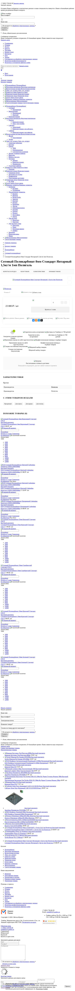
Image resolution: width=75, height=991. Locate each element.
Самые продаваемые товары (10, 748)
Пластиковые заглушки (16, 178)
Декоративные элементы (17, 192)
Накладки (15, 225)
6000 (6, 451)
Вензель (15, 195)
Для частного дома (15, 223)
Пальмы (15, 209)
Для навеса (18, 404)
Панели (11, 120)
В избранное (5, 435)
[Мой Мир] (39, 320)
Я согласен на (19, 26)
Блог (6, 55)
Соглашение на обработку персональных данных (21, 59)
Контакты (8, 54)
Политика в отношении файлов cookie (17, 62)
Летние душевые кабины (17, 153)
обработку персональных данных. (23, 26)
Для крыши (29, 404)
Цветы (14, 216)
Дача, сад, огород (23, 90)
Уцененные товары (11, 881)
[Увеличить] (37, 280)
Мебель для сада (14, 157)
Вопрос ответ (9, 52)
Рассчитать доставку (47, 318)
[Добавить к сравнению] (69, 282)
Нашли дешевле (19, 318)
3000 (6, 446)
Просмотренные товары (9, 750)
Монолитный (13, 111)
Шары (11, 236)
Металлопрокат (22, 101)
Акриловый (16, 127)
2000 (6, 444)
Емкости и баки (22, 92)
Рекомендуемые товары (12, 879)
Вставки (15, 188)
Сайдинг (11, 125)
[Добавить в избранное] (69, 278)
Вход (6, 73)
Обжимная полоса (18, 208)
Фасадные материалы (28, 87)
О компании (9, 43)
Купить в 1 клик (50, 309)
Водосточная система (28, 89)
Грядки (11, 146)
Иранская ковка (14, 234)
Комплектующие (23, 94)
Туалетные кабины (15, 166)
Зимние (15, 160)
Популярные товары (11, 875)
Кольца (14, 202)
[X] (41, 320)
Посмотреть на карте (29, 922)
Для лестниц (13, 218)
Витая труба (16, 197)
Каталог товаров (6, 80)
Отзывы (7, 45)
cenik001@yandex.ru (53, 912)
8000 (6, 454)
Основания (16, 190)
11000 (6, 460)
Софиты (11, 131)
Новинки (8, 874)
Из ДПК (11, 181)
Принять (67, 986)
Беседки (11, 145)
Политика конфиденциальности (15, 61)
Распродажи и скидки (12, 877)
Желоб (11, 136)
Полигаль (54, 387)
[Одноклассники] (36, 320)
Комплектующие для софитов (22, 132)
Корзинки (15, 204)
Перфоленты (13, 176)
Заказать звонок (18, 3)
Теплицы (12, 159)
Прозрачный (16, 109)
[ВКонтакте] (33, 320)
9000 (6, 456)
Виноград (15, 220)
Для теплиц (39, 404)
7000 (6, 453)
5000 (6, 449)
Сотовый (12, 108)
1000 (6, 442)
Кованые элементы (25, 99)
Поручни (15, 222)
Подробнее (4, 432)
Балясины (12, 187)
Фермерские (16, 164)
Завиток (15, 199)
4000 (6, 447)
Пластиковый (17, 138)
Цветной (15, 115)
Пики (14, 227)
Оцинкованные (17, 150)
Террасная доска (22, 96)
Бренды (7, 48)
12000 (7, 461)
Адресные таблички (15, 143)
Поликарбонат (21, 85)
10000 (7, 458)
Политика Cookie (42, 989)
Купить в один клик (9, 964)
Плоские (11, 169)
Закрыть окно (5, 40)
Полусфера (16, 215)
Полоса (14, 213)
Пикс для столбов (18, 123)
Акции (7, 57)
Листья (14, 206)
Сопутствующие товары (31, 103)
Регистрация (9, 75)
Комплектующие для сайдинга (22, 129)
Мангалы (12, 155)
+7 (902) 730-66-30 (7, 3)
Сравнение (15, 433)
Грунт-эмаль (19, 97)
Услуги (7, 47)
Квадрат (15, 201)
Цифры (14, 230)
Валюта (15, 194)
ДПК (14, 148)
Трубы (11, 139)
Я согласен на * (19, 961)
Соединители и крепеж (20, 152)
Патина (14, 211)
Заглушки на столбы (15, 174)
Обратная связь (6, 926)
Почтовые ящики (18, 229)
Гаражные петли (14, 173)
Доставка (8, 50)
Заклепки (12, 232)
